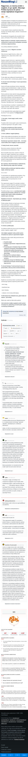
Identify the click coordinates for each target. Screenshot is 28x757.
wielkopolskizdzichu (10, 501)
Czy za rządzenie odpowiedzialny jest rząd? (13, 682)
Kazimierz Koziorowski (9, 336)
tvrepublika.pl (20, 721)
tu (9, 730)
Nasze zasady (4, 747)
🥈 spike (6, 328)
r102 (17, 333)
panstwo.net (12, 719)
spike (6, 477)
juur (19, 330)
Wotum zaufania (6, 677)
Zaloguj (5, 311)
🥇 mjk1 (19, 325)
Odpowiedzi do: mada (9, 433)
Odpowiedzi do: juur (8, 470)
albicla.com (4, 723)
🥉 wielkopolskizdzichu (16, 328)
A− (17, 755)
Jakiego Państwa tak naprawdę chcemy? (12, 680)
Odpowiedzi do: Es (8, 411)
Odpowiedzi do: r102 (9, 538)
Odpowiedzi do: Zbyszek (9, 376)
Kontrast (4, 755)
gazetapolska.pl (5, 719)
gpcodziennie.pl (12, 721)
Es (12, 333)
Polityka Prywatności (19, 739)
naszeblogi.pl (4, 721)
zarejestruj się (12, 311)
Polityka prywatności (6, 751)
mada (5, 330)
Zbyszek (6, 333)
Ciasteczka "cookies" (6, 749)
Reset (24, 755)
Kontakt (3, 745)
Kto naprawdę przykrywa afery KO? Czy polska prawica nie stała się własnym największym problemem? (13, 650)
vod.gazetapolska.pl (21, 719)
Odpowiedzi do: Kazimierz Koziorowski (12, 603)
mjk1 (6, 16)
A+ (10, 755)
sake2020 (12, 330)
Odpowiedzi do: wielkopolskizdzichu (12, 508)
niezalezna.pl (16, 718)
